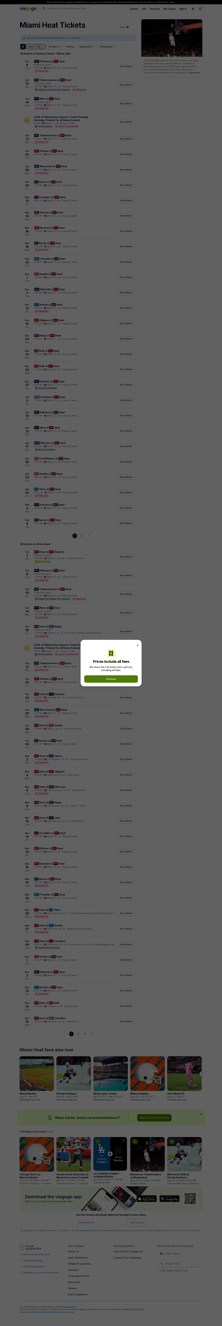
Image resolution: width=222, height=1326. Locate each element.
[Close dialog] (137, 645)
